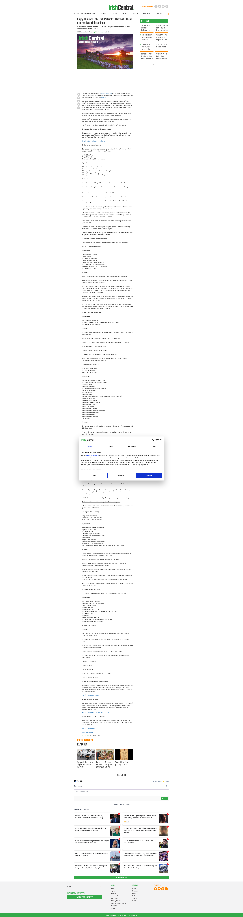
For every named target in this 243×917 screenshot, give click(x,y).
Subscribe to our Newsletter (85, 897)
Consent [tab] (89, 446)
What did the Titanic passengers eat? (122, 763)
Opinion (135, 893)
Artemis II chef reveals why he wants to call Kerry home (85, 764)
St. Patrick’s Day (106, 93)
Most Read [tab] (145, 20)
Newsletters (147, 6)
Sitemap (113, 908)
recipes (103, 97)
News (134, 888)
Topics (113, 891)
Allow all (149, 475)
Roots (134, 901)
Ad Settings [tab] (132, 446)
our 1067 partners (92, 455)
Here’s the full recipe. (89, 728)
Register (114, 906)
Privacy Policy (115, 901)
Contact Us (114, 896)
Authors (113, 888)
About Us (114, 893)
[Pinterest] (166, 6)
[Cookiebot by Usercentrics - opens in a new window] (154, 440)
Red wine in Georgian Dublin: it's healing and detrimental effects (104, 764)
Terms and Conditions (118, 903)
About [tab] (153, 446)
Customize (120, 475)
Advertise (114, 898)
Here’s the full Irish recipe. (90, 695)
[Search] (168, 14)
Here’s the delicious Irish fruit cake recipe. (95, 712)
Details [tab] (110, 446)
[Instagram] (163, 6)
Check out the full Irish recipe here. (93, 141)
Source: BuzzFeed (87, 732)
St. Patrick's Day (95, 736)
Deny (94, 475)
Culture (135, 896)
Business (135, 891)
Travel (134, 898)
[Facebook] (155, 6)
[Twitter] (159, 6)
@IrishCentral (98, 32)
